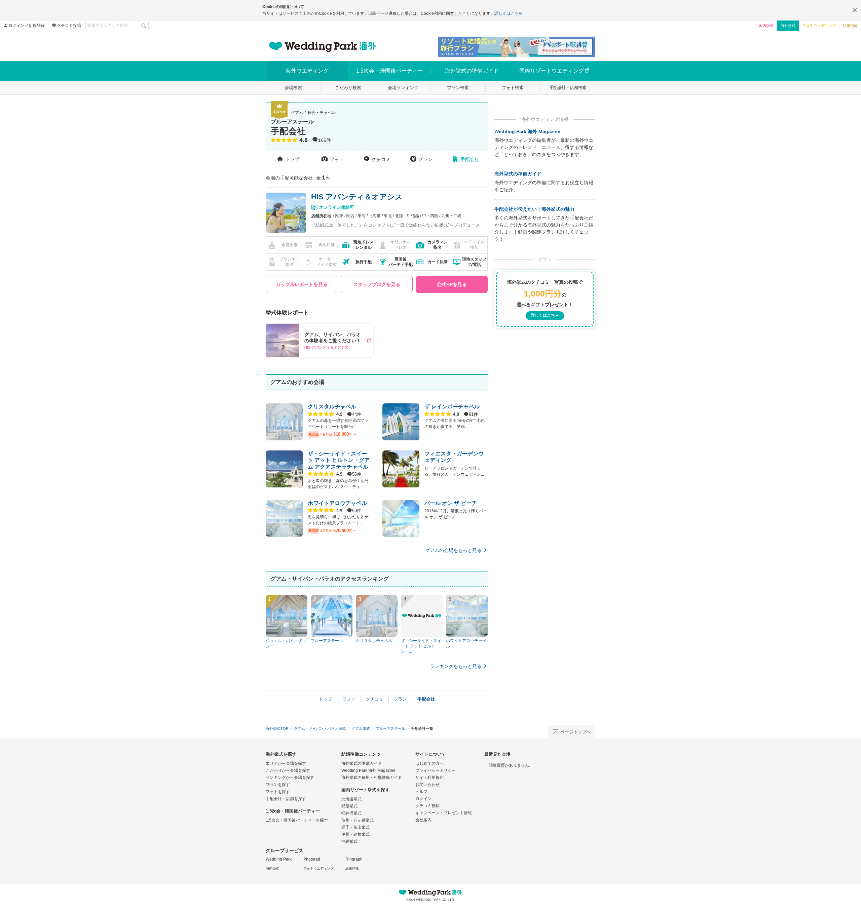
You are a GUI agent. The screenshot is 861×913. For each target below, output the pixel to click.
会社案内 (423, 820)
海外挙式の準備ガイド (517, 173)
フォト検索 (513, 87)
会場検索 (293, 87)
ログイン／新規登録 (26, 25)
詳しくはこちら (508, 13)
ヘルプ (421, 791)
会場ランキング (403, 87)
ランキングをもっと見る (456, 666)
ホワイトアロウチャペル (337, 503)
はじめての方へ (429, 763)
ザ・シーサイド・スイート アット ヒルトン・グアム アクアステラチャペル (339, 460)
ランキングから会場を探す (290, 777)
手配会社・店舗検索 (568, 87)
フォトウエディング (819, 26)
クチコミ (381, 159)
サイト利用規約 (429, 777)
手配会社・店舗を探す (286, 798)
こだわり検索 (348, 87)
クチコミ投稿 (69, 25)
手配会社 (469, 159)
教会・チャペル (321, 112)
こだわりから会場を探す (288, 770)
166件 (324, 140)
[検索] (144, 25)
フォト (337, 159)
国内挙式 (766, 26)
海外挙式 (788, 26)
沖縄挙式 (349, 841)
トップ (292, 159)
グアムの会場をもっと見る (453, 550)
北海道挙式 (351, 799)
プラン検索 (458, 87)
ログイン (423, 798)
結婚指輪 (850, 26)
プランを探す (278, 784)
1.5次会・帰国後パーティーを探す (297, 820)
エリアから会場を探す (286, 763)
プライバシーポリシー (435, 770)
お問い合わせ (427, 784)
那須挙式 (349, 806)
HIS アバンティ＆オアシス (357, 197)
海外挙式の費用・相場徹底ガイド (371, 777)
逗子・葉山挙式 (355, 827)
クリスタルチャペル (332, 406)
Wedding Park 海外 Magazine (527, 131)
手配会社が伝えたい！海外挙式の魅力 (534, 209)
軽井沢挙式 (351, 813)
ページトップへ (575, 732)
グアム (297, 112)
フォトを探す (278, 791)
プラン (425, 159)
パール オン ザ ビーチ (450, 503)
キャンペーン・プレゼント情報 (443, 812)
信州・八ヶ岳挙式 (357, 820)
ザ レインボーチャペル (452, 406)
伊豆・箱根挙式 (355, 834)
